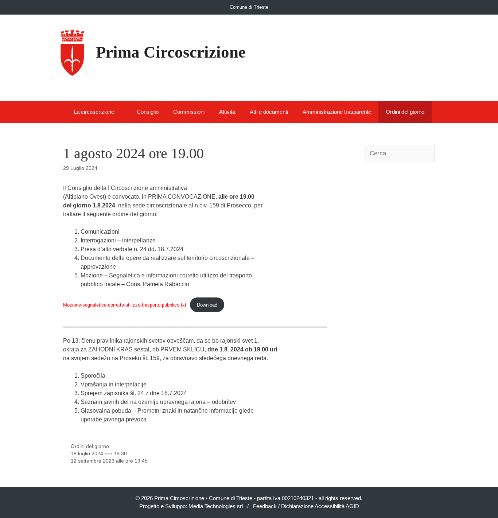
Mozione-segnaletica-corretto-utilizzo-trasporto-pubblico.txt (124, 305)
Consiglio (148, 112)
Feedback (265, 506)
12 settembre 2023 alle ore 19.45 (109, 461)
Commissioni (189, 112)
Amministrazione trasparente (337, 112)
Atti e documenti (269, 112)
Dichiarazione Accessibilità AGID (320, 506)
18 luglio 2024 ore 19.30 (99, 453)
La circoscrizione (94, 112)
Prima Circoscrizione (171, 52)
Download (207, 305)
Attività (227, 112)
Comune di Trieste (249, 7)
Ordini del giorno (405, 112)
